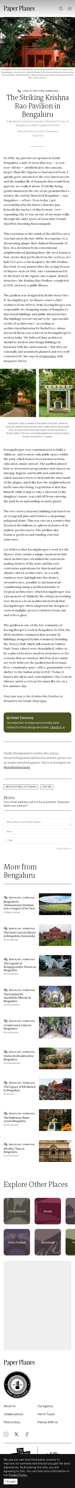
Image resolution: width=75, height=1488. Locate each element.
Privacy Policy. (18, 1474)
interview (49, 356)
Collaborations (13, 1414)
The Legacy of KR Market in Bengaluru (20, 1088)
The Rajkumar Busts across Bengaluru (16, 1119)
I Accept (10, 1481)
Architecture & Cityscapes (21, 787)
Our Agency (45, 1406)
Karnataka (52, 91)
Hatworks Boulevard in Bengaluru (18, 1057)
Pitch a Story (12, 1422)
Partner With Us (48, 1422)
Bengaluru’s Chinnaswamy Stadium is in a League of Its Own (19, 905)
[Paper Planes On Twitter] (16, 1434)
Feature (46, 787)
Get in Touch (46, 1414)
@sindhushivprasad (17, 767)
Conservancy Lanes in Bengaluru (17, 1026)
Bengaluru (15, 898)
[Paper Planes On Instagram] (6, 1434)
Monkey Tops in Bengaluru (14, 1150)
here (43, 701)
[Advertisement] (37, 1304)
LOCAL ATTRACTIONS (33, 91)
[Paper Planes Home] (19, 8)
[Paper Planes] (19, 1362)
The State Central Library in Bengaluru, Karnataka (20, 934)
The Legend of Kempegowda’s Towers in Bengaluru (20, 966)
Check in (56, 727)
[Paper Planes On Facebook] (27, 1434)
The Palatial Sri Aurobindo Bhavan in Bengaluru (17, 997)
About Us (10, 1406)
